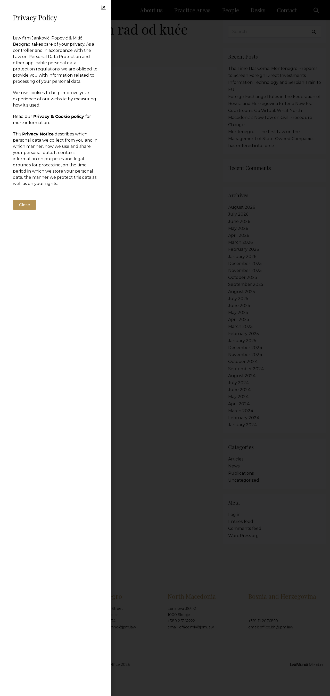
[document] (165, 348)
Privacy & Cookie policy (58, 116)
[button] (104, 7)
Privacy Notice (38, 134)
